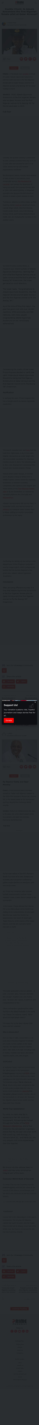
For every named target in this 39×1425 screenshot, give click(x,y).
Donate (9, 720)
